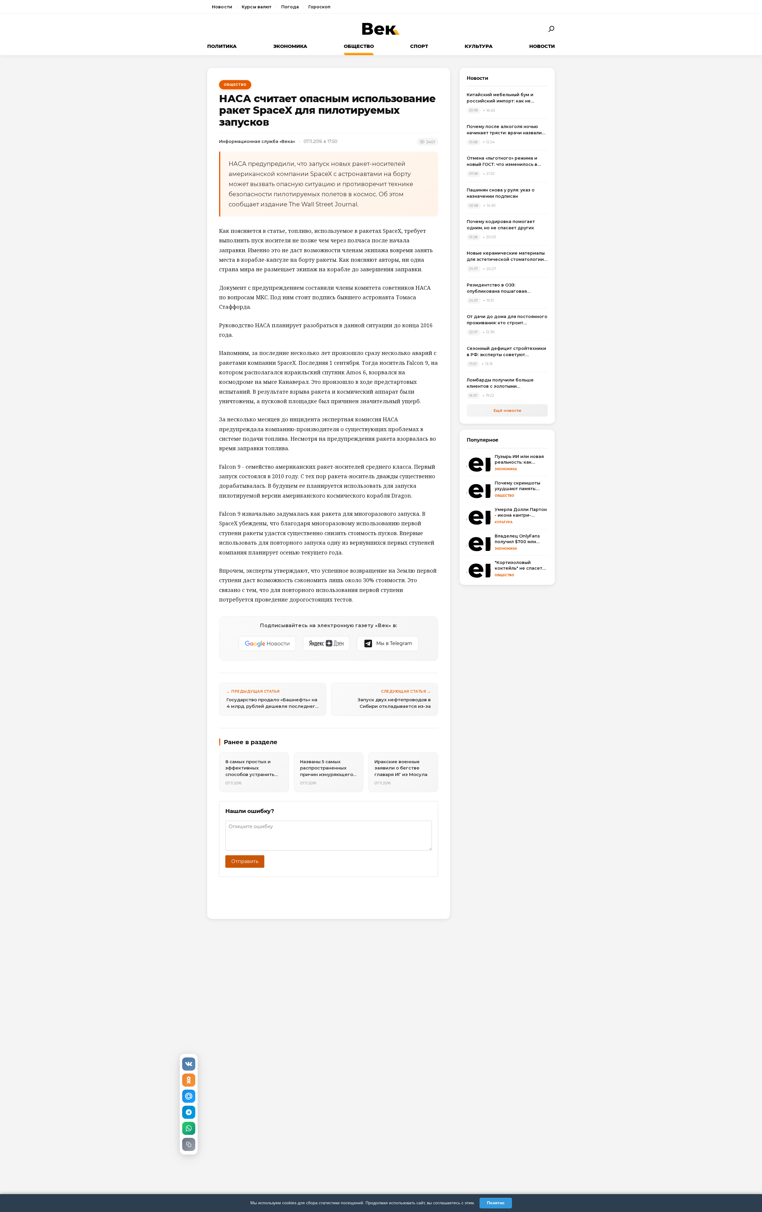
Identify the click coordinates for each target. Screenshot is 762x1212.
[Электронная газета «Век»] (381, 29)
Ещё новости (507, 410)
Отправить (244, 861)
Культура (479, 46)
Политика (222, 46)
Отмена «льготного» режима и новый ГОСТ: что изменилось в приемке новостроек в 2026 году (506, 161)
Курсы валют (257, 7)
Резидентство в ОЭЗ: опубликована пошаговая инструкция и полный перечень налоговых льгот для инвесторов (505, 288)
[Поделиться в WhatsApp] (188, 1128)
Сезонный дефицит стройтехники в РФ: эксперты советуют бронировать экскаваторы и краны (506, 352)
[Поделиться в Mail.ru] (188, 1096)
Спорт (419, 46)
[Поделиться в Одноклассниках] (188, 1080)
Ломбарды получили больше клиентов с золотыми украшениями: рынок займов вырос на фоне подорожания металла (501, 383)
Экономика (290, 46)
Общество (359, 46)
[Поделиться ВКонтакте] (188, 1064)
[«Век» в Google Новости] (267, 643)
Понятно (496, 1202)
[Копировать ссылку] (188, 1144)
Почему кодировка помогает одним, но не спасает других (501, 224)
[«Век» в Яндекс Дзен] (326, 643)
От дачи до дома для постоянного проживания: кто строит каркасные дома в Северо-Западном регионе (507, 320)
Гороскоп (319, 7)
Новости (222, 7)
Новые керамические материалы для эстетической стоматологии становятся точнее (506, 256)
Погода (290, 7)
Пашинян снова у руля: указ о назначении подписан (501, 193)
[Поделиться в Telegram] (188, 1112)
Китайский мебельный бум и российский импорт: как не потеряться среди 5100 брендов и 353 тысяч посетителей (507, 98)
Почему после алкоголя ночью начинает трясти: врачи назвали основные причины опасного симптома (504, 130)
